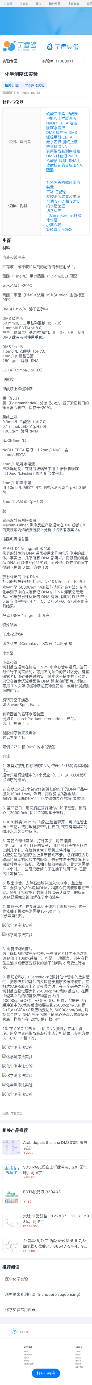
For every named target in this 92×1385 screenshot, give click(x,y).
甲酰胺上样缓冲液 (61, 118)
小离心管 (53, 224)
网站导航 (78, 1364)
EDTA (67, 137)
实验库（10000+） (58, 61)
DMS (72, 132)
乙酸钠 (52, 160)
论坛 (39, 3)
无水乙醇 (53, 141)
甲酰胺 (72, 113)
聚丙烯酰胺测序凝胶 (63, 151)
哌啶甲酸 (53, 137)
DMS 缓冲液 (56, 132)
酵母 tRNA (68, 160)
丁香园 (24, 3)
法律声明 (78, 1361)
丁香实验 (26, 1357)
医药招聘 (54, 3)
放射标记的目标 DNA (64, 165)
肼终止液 (70, 141)
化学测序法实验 (32, 85)
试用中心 (26, 1361)
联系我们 (78, 1354)
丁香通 (8, 3)
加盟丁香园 (79, 1367)
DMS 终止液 (56, 156)
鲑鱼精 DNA (56, 146)
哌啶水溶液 (55, 127)
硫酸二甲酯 (55, 113)
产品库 (26, 1351)
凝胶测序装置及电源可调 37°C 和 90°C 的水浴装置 (63, 201)
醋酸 (50, 170)
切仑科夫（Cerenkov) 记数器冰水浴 (63, 215)
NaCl (72, 156)
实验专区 (9, 61)
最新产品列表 (28, 1354)
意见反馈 (23, 1332)
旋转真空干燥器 (59, 229)
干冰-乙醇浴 (56, 191)
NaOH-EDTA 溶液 (61, 123)
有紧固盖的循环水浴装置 (63, 184)
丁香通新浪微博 (28, 1364)
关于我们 (78, 1351)
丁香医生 (73, 3)
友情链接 (78, 1357)
